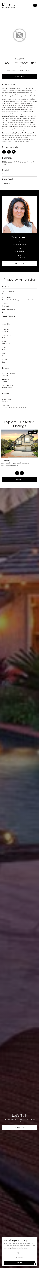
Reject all (19, 1253)
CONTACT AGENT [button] (19, 263)
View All (19, 479)
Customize (19, 1257)
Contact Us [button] (19, 1127)
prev (17, 473)
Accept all (19, 1262)
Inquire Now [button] (19, 76)
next (22, 473)
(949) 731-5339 (19, 251)
